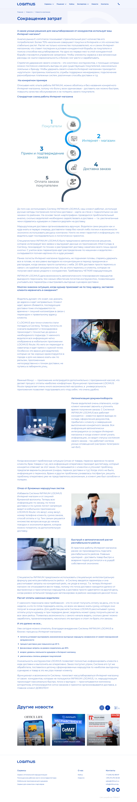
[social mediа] (108, 790)
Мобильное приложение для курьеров (32, 781)
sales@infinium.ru (112, 781)
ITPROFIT (116, 797)
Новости (95, 4)
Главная (20, 12)
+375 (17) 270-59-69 (113, 778)
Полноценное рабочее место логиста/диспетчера (36, 778)
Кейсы (71, 4)
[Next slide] (107, 707)
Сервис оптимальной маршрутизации (32, 775)
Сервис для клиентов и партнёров (30, 784)
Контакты (105, 4)
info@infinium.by (112, 784)
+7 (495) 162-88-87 (112, 775)
